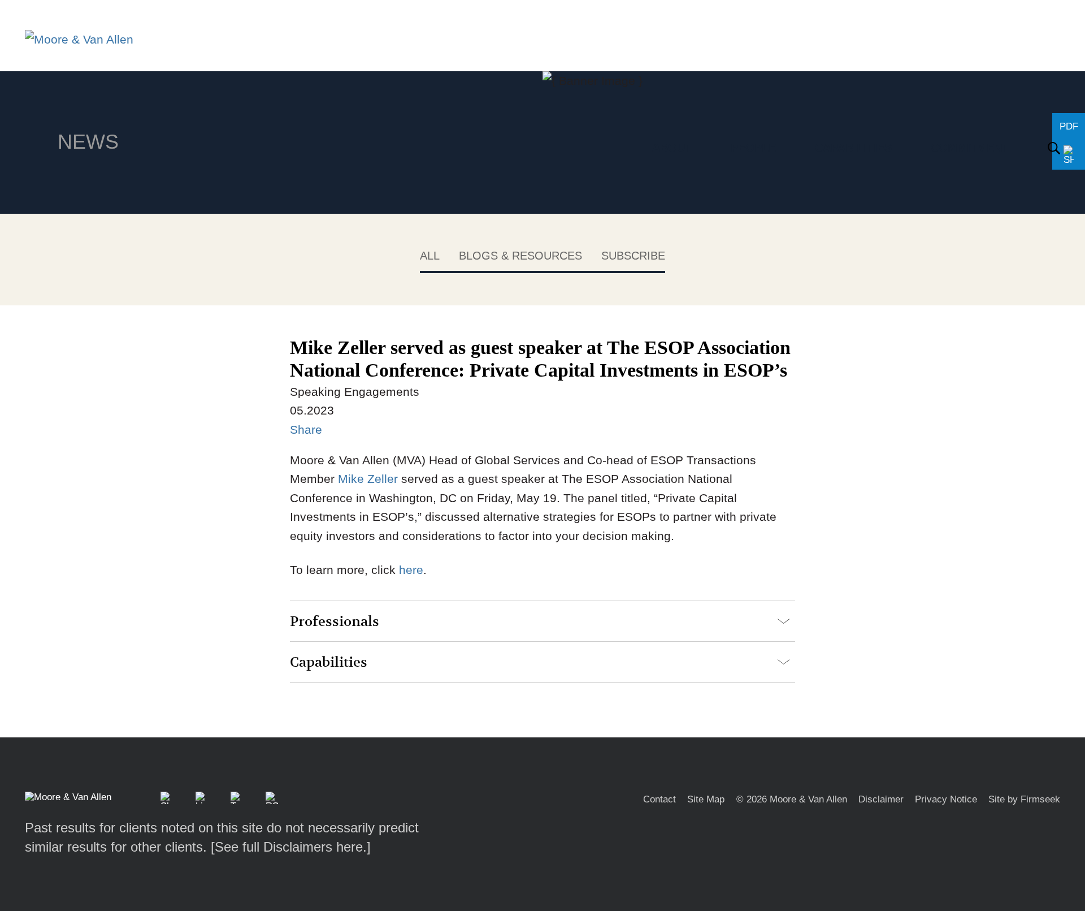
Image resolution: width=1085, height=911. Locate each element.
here (411, 569)
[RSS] (272, 798)
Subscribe (633, 255)
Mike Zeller (368, 478)
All (430, 255)
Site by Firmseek (1024, 799)
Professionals (334, 622)
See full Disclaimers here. (291, 846)
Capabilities (328, 662)
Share (306, 429)
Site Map (705, 799)
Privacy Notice (946, 799)
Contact (659, 799)
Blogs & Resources (520, 255)
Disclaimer (881, 799)
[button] (166, 798)
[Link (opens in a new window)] (202, 798)
